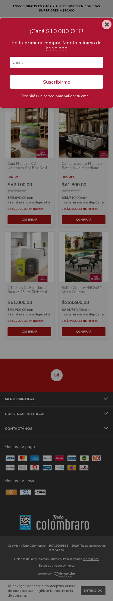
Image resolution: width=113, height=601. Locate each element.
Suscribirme (56, 81)
